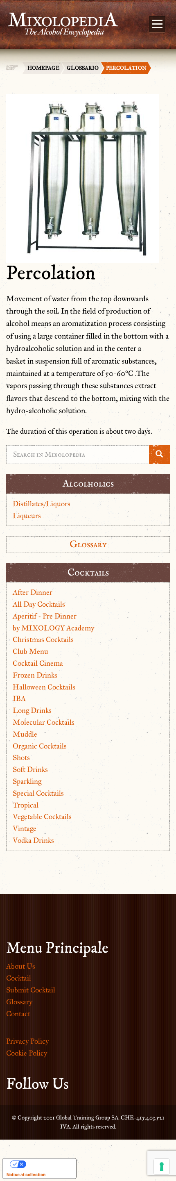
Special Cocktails (38, 793)
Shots (21, 757)
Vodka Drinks (33, 840)
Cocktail (18, 978)
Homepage (43, 68)
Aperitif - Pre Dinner (45, 616)
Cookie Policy (26, 1053)
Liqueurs (27, 515)
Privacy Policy (27, 1041)
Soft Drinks (30, 769)
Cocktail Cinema (38, 663)
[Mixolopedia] (59, 19)
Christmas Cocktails (43, 639)
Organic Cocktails (40, 746)
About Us (20, 966)
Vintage (24, 828)
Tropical (25, 805)
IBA (19, 698)
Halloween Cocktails (44, 687)
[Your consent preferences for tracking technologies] (161, 1166)
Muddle (25, 734)
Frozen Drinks (35, 675)
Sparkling (27, 781)
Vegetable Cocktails (42, 816)
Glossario (83, 68)
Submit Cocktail (30, 989)
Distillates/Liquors (41, 503)
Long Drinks (32, 710)
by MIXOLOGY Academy (53, 628)
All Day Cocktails (39, 604)
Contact (18, 1013)
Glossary (88, 544)
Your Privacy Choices (47, 1164)
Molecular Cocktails (43, 722)
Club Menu (30, 651)
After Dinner (32, 592)
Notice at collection (26, 1174)
